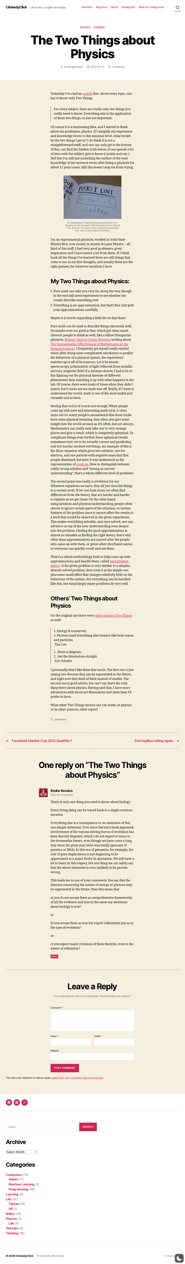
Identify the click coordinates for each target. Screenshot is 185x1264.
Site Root (87, 7)
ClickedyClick (16, 7)
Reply (54, 956)
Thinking (99, 27)
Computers (14, 1175)
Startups (12, 1228)
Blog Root (101, 7)
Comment (57, 1008)
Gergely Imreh (75, 66)
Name (55, 1036)
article (87, 94)
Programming (18, 1189)
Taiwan (14, 1204)
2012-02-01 (97, 66)
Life (8, 1199)
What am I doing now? (151, 7)
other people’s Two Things (113, 616)
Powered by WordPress (50, 1255)
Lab (11, 1223)
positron (82, 464)
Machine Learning (21, 1184)
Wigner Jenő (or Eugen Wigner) (87, 340)
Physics (85, 27)
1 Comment (118, 66)
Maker (10, 1214)
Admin (13, 1179)
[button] (179, 1258)
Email (97, 1036)
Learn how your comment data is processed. (77, 1077)
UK (11, 1209)
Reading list (128, 7)
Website (55, 1050)
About (114, 7)
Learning (12, 1194)
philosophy (60, 719)
